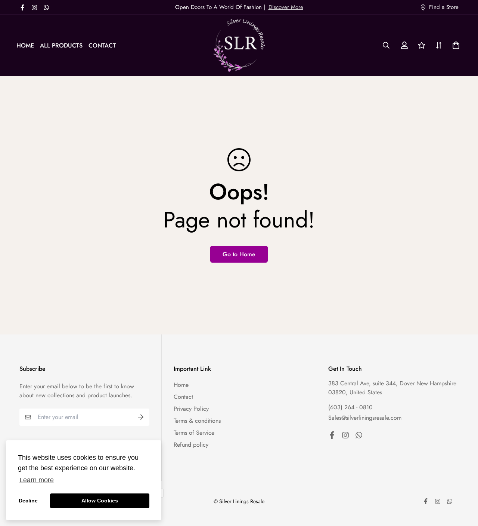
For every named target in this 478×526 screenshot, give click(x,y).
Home (25, 45)
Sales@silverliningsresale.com (364, 417)
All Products (61, 45)
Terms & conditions (197, 420)
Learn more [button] (36, 480)
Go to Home (239, 254)
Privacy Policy (191, 408)
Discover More (286, 7)
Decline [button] (28, 501)
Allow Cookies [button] (99, 501)
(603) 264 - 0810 (350, 407)
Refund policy (191, 444)
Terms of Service (194, 432)
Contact (102, 45)
